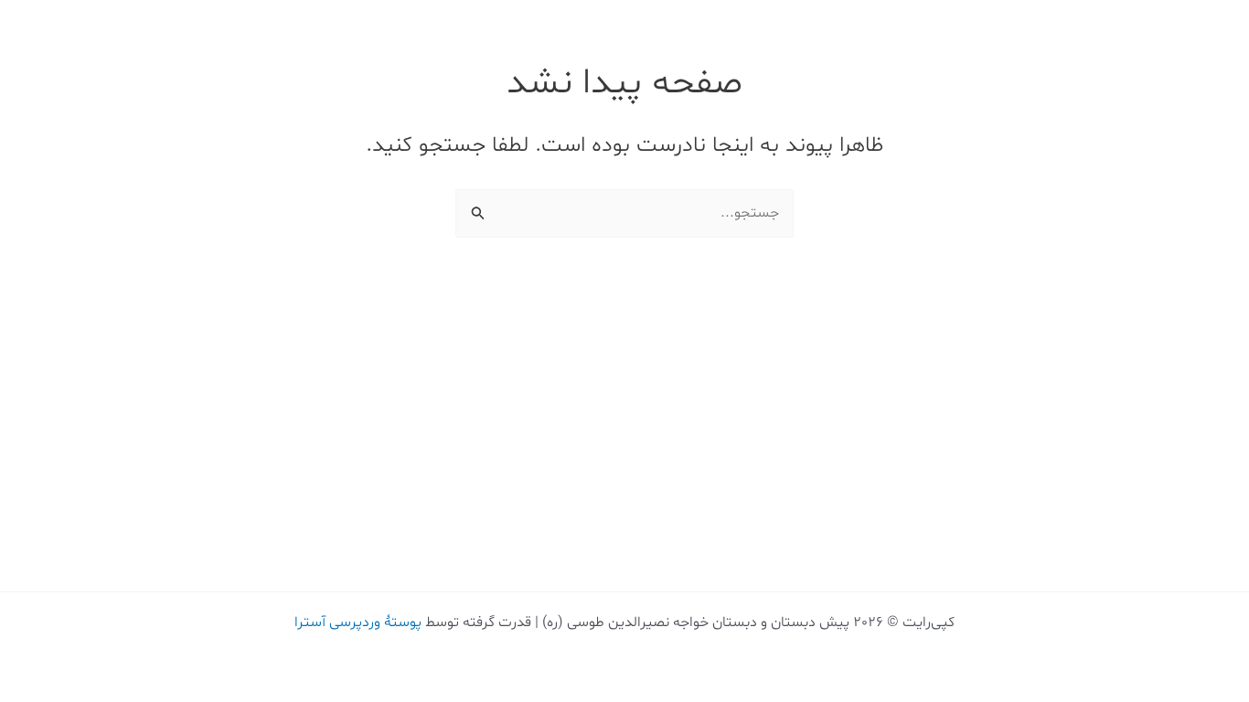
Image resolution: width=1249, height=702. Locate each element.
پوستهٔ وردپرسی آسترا (358, 622)
